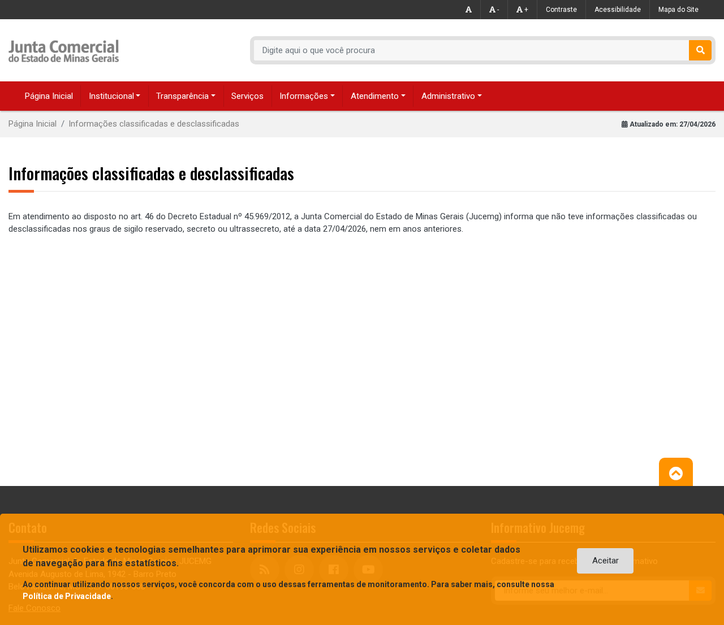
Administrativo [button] (448, 96)
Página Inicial (49, 96)
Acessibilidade (617, 10)
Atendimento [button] (375, 96)
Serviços (247, 96)
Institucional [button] (111, 96)
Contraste (561, 10)
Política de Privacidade (67, 596)
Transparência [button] (182, 96)
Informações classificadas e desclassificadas (153, 124)
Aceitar (605, 560)
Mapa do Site (678, 10)
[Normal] (469, 9)
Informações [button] (303, 96)
